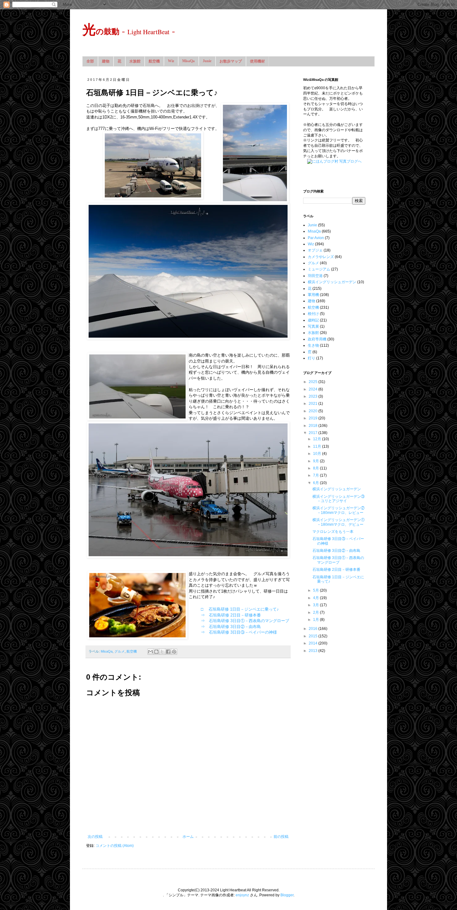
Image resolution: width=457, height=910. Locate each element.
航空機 (154, 61)
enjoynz (242, 895)
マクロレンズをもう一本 (332, 531)
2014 (313, 643)
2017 (313, 433)
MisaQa (188, 61)
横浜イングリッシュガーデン (332, 282)
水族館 (135, 61)
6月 (316, 483)
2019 (313, 418)
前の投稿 (281, 836)
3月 (316, 605)
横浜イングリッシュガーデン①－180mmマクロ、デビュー (338, 522)
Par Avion (316, 238)
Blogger (286, 895)
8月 (316, 468)
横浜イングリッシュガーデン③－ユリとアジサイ (338, 498)
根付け (313, 314)
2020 (313, 411)
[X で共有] (162, 652)
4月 (316, 598)
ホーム (188, 836)
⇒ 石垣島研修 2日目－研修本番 (231, 615)
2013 (313, 651)
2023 (313, 396)
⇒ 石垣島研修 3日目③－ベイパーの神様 (239, 632)
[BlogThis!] (156, 652)
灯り (311, 358)
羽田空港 (315, 276)
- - (128, 30)
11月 (317, 446)
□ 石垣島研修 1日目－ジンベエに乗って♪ (240, 609)
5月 (316, 590)
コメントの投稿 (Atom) (114, 845)
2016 (313, 628)
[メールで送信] (150, 652)
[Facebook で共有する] (168, 652)
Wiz (171, 61)
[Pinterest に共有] (174, 652)
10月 (317, 453)
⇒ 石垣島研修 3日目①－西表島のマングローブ (245, 620)
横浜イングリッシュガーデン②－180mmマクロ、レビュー (338, 510)
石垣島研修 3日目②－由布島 (336, 550)
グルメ (119, 651)
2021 (313, 403)
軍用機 (313, 295)
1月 (316, 619)
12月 (317, 439)
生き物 (313, 345)
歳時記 (313, 320)
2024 (313, 389)
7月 (316, 475)
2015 (313, 636)
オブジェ (315, 250)
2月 (316, 612)
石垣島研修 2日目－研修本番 (336, 569)
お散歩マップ (230, 61)
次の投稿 (95, 836)
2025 (313, 382)
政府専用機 (317, 339)
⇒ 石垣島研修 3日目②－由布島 (231, 626)
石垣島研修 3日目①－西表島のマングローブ (338, 560)
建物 (105, 61)
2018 (313, 425)
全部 (90, 61)
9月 (316, 461)
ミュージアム (319, 269)
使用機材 (257, 61)
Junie (207, 61)
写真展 (313, 326)
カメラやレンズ (321, 257)
